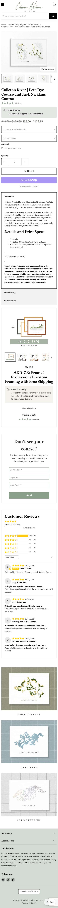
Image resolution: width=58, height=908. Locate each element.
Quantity (4, 156)
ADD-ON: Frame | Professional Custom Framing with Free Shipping (29, 377)
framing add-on (16, 247)
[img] (18, 565)
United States (28, 891)
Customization (10, 300)
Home (3, 24)
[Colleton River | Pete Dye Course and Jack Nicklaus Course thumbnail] (7, 78)
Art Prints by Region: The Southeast (24, 24)
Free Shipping (9, 292)
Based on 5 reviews (12, 524)
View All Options (29, 408)
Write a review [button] (29, 528)
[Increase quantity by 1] (24, 161)
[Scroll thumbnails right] (54, 79)
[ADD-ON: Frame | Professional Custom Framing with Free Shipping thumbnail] (10, 357)
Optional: (5, 144)
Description (9, 196)
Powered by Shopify (29, 903)
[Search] (53, 16)
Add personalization (12, 148)
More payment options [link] (29, 186)
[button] (11, 536)
